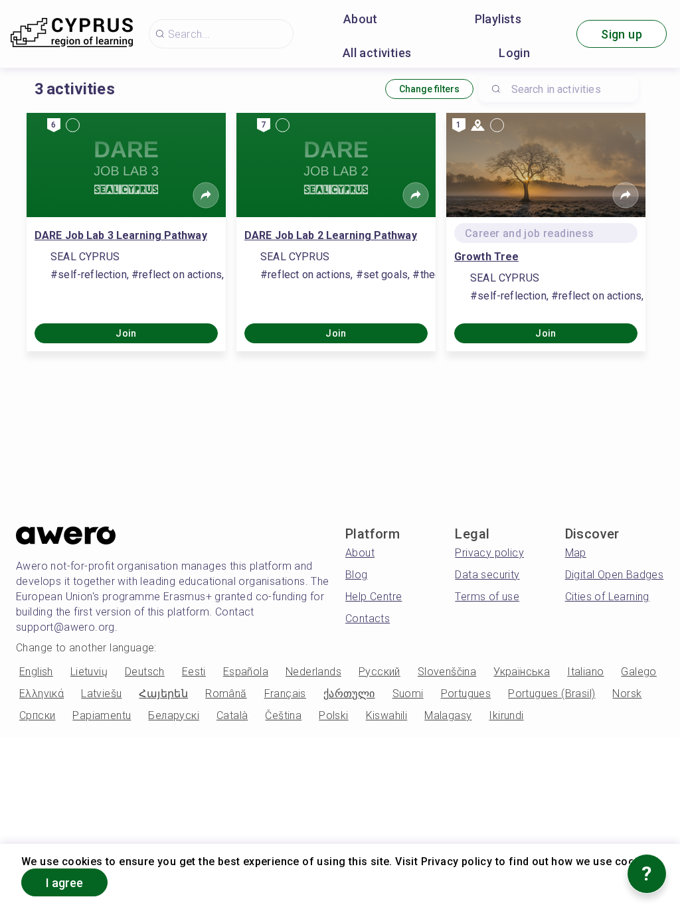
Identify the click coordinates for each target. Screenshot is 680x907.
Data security (487, 574)
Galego (638, 671)
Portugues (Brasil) (551, 693)
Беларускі (173, 715)
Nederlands (313, 671)
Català (232, 715)
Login (514, 53)
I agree (64, 883)
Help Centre (373, 596)
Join (126, 333)
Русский (379, 671)
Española (245, 671)
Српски (37, 715)
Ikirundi (506, 715)
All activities (377, 53)
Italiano (585, 671)
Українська (521, 671)
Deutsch (145, 671)
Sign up (621, 34)
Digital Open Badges (614, 574)
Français (285, 693)
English (36, 671)
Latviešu (101, 693)
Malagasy (447, 715)
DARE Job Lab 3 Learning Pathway (121, 235)
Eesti (194, 671)
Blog (356, 574)
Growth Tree (486, 256)
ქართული (349, 693)
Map (575, 552)
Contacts (367, 618)
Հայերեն (163, 693)
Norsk (626, 693)
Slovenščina (447, 671)
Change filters (429, 89)
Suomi (408, 693)
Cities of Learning (607, 596)
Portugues (466, 693)
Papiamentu (101, 715)
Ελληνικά (41, 693)
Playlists (498, 19)
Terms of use (487, 596)
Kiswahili (387, 715)
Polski (333, 715)
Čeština (283, 715)
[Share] (206, 195)
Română (225, 693)
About (360, 19)
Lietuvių (89, 671)
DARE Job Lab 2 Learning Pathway (330, 235)
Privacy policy (489, 552)
